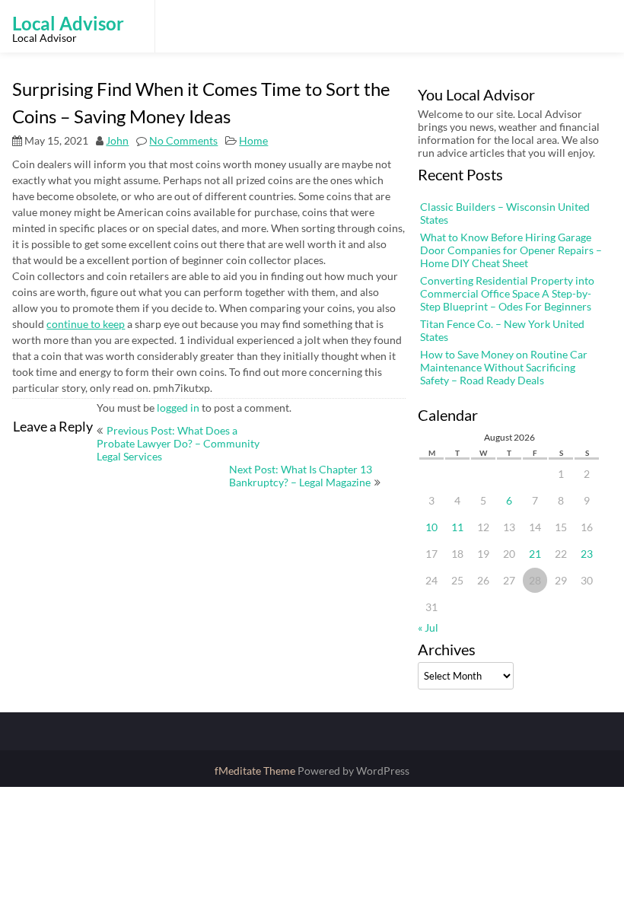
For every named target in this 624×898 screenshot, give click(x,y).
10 (431, 527)
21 (535, 553)
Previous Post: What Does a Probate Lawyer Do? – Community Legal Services (178, 443)
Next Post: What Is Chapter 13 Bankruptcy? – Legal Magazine (300, 476)
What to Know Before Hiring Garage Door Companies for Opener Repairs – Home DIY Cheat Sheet (511, 250)
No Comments (183, 140)
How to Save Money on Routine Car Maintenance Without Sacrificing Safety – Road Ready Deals (503, 367)
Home (253, 140)
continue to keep (85, 323)
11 (457, 527)
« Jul (428, 627)
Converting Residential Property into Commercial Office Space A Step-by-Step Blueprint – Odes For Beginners (507, 293)
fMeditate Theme (256, 770)
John (117, 140)
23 (587, 553)
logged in (178, 407)
